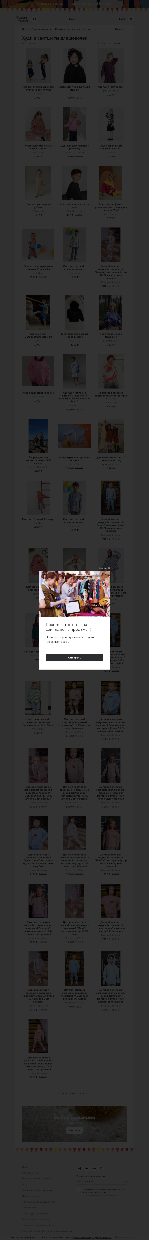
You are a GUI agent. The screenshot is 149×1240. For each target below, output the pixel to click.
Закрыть (103, 568)
